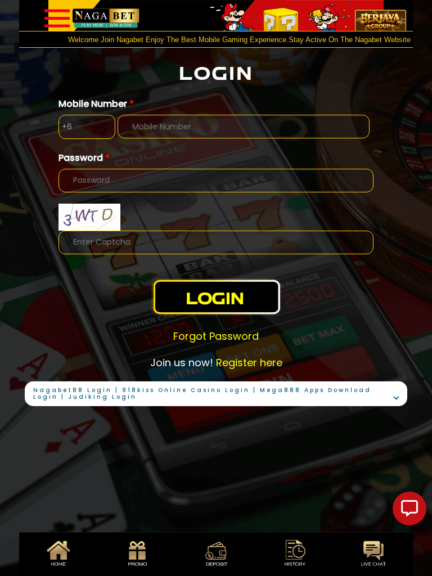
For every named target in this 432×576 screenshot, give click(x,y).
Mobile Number (96, 103)
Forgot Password (216, 336)
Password (84, 157)
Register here (249, 363)
